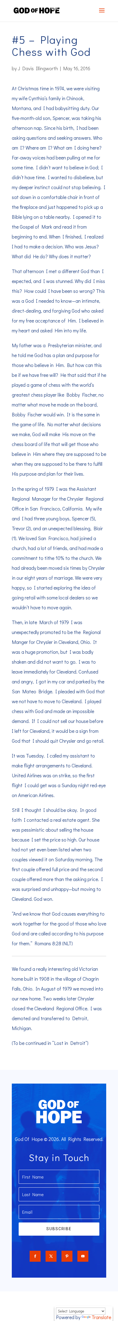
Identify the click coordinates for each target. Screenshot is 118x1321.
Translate (101, 1317)
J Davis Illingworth (38, 68)
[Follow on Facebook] (35, 1256)
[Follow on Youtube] (82, 1256)
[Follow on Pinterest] (66, 1256)
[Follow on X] (51, 1256)
